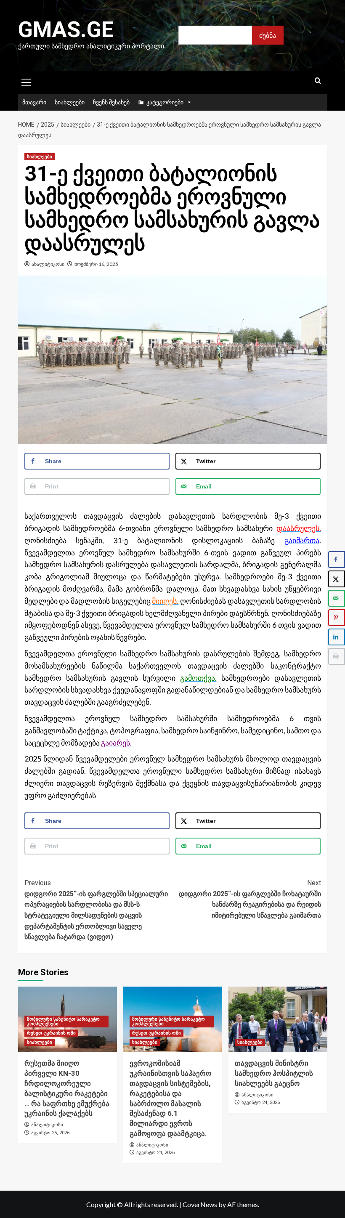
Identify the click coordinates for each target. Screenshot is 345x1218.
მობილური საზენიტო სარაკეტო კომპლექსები (63, 1021)
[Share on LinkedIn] (336, 637)
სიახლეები (70, 102)
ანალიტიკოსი (48, 264)
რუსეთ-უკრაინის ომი (51, 1033)
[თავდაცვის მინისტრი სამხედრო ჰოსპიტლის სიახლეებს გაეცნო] (277, 1020)
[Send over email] (336, 598)
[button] (26, 81)
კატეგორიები (164, 102)
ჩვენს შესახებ (111, 102)
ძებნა (267, 35)
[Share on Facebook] (336, 559)
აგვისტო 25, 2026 (50, 1133)
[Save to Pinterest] (336, 617)
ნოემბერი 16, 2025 (96, 264)
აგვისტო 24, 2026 (155, 1152)
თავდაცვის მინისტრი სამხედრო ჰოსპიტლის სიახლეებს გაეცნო (274, 1073)
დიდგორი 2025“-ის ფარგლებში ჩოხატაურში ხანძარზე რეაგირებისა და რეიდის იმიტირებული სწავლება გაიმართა (250, 899)
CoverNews (200, 1204)
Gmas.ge (66, 29)
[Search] (318, 81)
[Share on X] (336, 579)
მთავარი (34, 102)
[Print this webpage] (336, 656)
